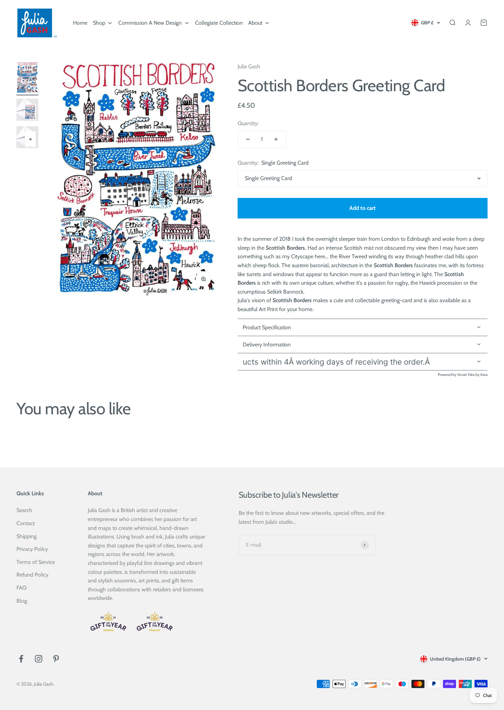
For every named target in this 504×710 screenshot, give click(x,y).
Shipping (26, 536)
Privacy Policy (32, 549)
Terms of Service (35, 562)
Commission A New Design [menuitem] (150, 23)
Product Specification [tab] (267, 327)
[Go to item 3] (27, 138)
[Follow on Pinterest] (56, 658)
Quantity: (248, 123)
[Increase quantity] (276, 139)
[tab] (363, 344)
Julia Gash (249, 66)
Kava (484, 374)
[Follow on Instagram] (38, 658)
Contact (25, 523)
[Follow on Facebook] (21, 658)
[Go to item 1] (27, 78)
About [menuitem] (255, 23)
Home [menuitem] (80, 23)
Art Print (268, 309)
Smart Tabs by (468, 374)
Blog (21, 600)
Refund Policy (32, 574)
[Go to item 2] (27, 111)
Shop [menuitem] (99, 23)
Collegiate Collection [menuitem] (219, 23)
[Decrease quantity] (248, 139)
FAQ (21, 587)
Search (24, 510)
